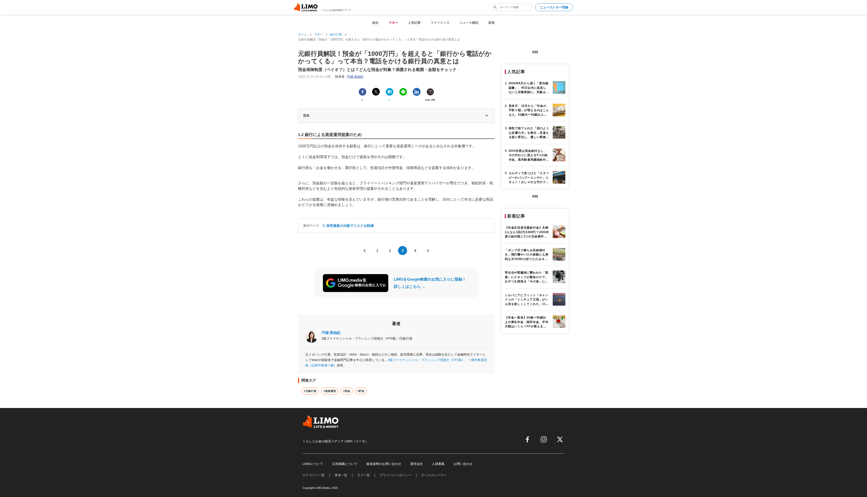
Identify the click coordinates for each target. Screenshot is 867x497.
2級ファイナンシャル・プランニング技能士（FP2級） (426, 360)
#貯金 (360, 391)
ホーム (302, 34)
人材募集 (438, 464)
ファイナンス (440, 22)
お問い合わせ (463, 464)
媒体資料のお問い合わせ (383, 464)
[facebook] (527, 439)
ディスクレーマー (434, 475)
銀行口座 (336, 34)
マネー (393, 22)
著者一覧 (341, 475)
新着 (491, 22)
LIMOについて (313, 464)
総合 (375, 22)
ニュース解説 (468, 22)
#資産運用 (330, 391)
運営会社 (416, 464)
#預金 (346, 391)
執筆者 (349, 76)
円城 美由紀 (331, 333)
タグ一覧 (363, 475)
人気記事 (414, 22)
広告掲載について (344, 464)
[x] (559, 439)
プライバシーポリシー (395, 475)
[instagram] (543, 439)
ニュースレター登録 (554, 7)
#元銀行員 (310, 391)
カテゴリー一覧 (314, 475)
